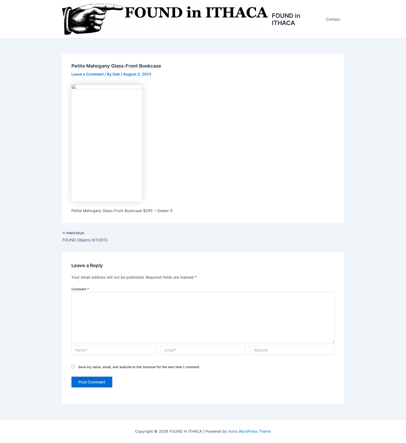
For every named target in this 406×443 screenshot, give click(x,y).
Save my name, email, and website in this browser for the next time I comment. (139, 367)
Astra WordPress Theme (249, 431)
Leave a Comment (87, 74)
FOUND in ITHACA (286, 19)
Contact (333, 19)
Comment (80, 289)
